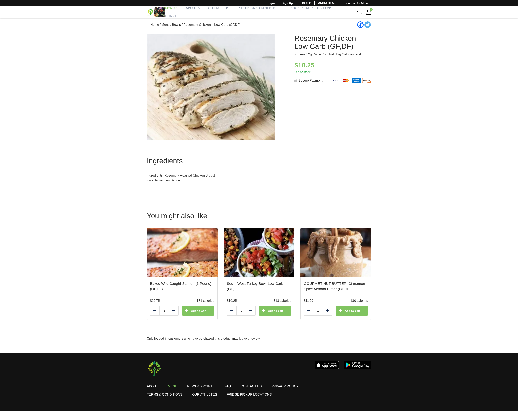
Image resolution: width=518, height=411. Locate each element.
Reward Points (201, 386)
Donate (172, 16)
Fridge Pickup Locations (309, 8)
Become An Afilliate (358, 3)
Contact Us (218, 8)
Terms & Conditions (165, 394)
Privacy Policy (285, 386)
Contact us (251, 386)
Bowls (176, 24)
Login (271, 3)
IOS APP (305, 3)
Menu (170, 8)
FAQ (227, 386)
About (191, 8)
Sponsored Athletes (258, 8)
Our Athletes (204, 394)
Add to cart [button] (198, 311)
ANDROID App (328, 3)
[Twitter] (367, 24)
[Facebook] (360, 24)
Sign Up (287, 3)
